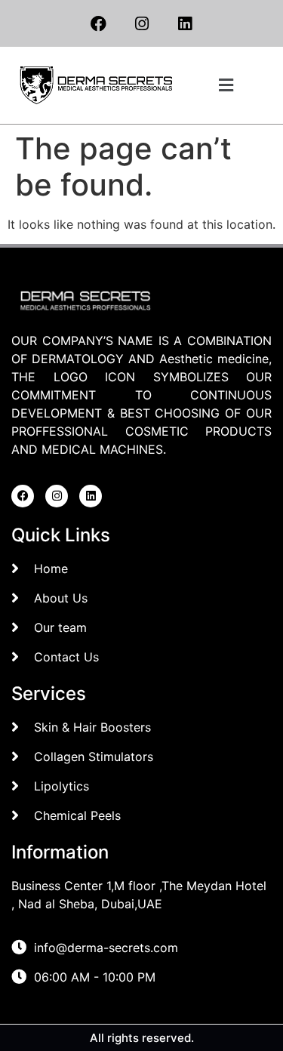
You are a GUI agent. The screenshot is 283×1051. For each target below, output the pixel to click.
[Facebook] (99, 23)
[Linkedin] (185, 23)
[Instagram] (142, 23)
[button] (225, 85)
